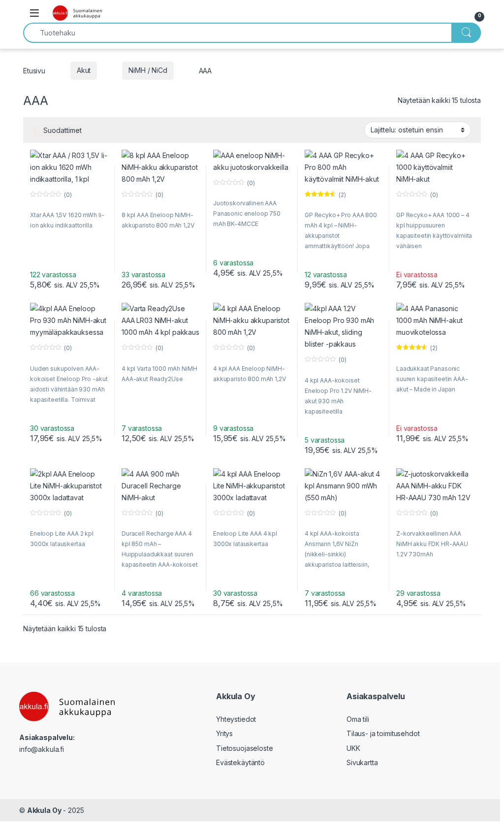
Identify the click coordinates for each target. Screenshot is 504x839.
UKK (353, 748)
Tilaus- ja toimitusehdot (383, 733)
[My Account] (454, 13)
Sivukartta (362, 762)
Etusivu (34, 70)
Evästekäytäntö (240, 762)
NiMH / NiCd (147, 70)
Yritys (224, 733)
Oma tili (357, 719)
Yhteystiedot (236, 719)
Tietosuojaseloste (244, 748)
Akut (84, 70)
